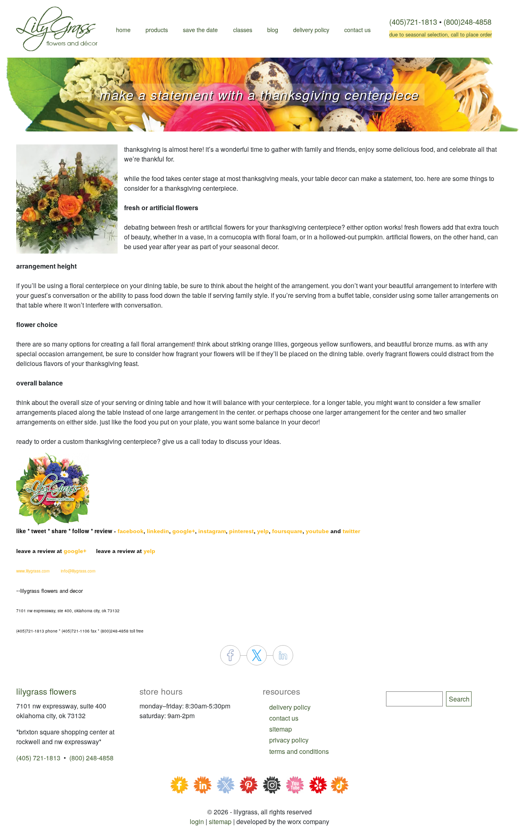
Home (123, 29)
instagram (212, 531)
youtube (317, 531)
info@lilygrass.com (78, 571)
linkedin (158, 531)
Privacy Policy (289, 740)
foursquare (287, 531)
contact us (283, 718)
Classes (242, 29)
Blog (272, 29)
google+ (183, 531)
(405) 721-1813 (38, 757)
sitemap (280, 729)
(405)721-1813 (413, 21)
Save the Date (200, 29)
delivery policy (290, 707)
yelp (263, 531)
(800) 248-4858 (91, 757)
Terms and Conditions (299, 751)
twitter (351, 531)
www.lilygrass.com (32, 571)
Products (157, 29)
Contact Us (357, 29)
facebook (131, 531)
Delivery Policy (311, 29)
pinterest (241, 531)
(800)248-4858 (467, 21)
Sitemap (220, 821)
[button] (67, 198)
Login (197, 821)
